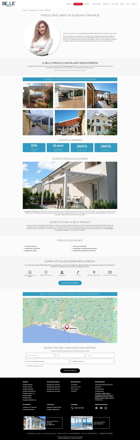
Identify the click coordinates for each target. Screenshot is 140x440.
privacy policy (38, 366)
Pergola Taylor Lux (29, 393)
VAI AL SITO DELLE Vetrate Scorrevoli (52, 422)
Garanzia (98, 387)
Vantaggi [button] (106, 4)
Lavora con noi (75, 387)
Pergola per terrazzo (53, 391)
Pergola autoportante (54, 407)
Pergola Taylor (27, 387)
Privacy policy (99, 389)
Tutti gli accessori (28, 409)
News (127, 4)
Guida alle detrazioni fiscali (104, 385)
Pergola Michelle (28, 389)
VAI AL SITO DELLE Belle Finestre (99, 423)
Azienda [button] (68, 4)
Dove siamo (114, 4)
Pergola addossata (53, 409)
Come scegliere (96, 4)
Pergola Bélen (27, 396)
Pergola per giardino (53, 387)
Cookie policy (99, 391)
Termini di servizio (76, 438)
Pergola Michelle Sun (29, 400)
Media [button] (122, 4)
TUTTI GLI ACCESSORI (70, 283)
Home (25, 10)
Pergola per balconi (53, 389)
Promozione (78, 4)
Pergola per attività (53, 385)
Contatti (134, 4)
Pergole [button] (86, 4)
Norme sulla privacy (64, 438)
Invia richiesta (70, 371)
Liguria (41, 10)
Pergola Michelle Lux (29, 391)
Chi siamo (74, 385)
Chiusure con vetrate (30, 407)
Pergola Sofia (27, 398)
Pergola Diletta (27, 385)
